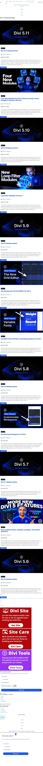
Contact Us (3, 709)
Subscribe (40, 2)
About (17, 1)
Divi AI (2, 698)
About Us (2, 708)
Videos (10, 1)
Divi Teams (3, 700)
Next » (2, 605)
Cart (25, 1)
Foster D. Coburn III (6, 54)
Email (2, 716)
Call (2, 718)
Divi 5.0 (3, 48)
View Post (3, 67)
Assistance (21, 1)
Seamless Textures (4, 712)
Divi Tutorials (3, 710)
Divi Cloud (2, 697)
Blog (13, 1)
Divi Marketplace (3, 701)
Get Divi (2, 696)
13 (1, 604)
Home (7, 1)
